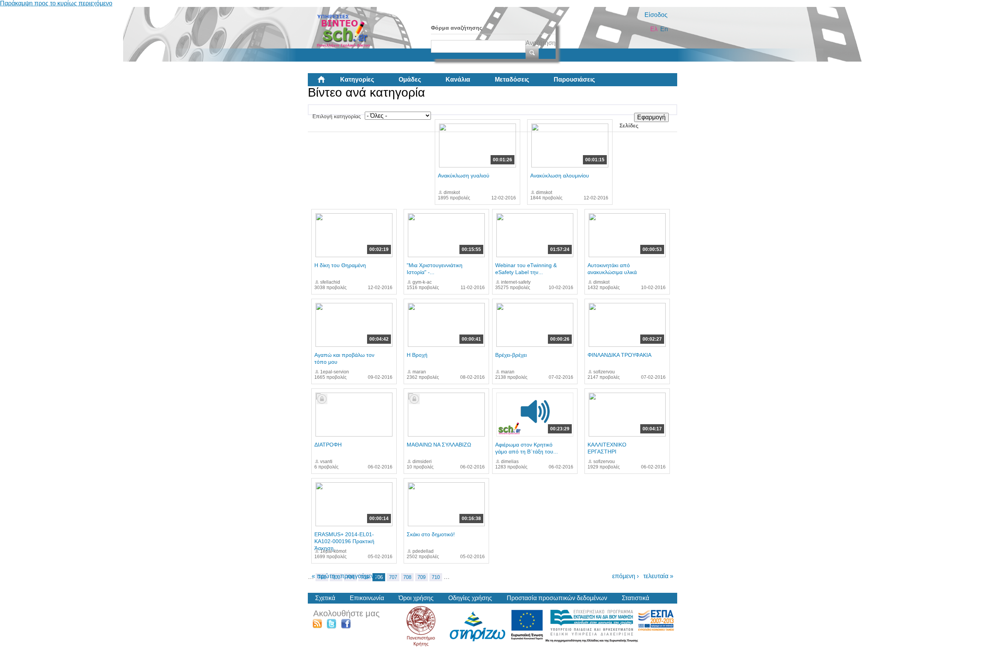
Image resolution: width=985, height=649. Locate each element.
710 (436, 577)
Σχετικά (325, 598)
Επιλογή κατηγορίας (336, 116)
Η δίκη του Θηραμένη (340, 265)
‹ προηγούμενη (357, 576)
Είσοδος (656, 15)
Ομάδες (410, 79)
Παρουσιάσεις (574, 79)
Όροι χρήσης (416, 598)
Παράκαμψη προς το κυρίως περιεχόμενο (56, 3)
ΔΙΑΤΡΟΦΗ (328, 445)
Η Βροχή (417, 355)
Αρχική (327, 82)
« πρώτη (323, 576)
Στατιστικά (635, 598)
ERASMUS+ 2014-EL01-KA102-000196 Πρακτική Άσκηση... (344, 541)
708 (407, 577)
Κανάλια (458, 79)
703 (336, 577)
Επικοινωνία (367, 598)
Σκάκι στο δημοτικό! (431, 534)
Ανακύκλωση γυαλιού (463, 175)
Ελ (654, 29)
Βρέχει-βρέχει (511, 355)
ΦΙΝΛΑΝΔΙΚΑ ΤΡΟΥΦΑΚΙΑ (619, 355)
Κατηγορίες (357, 79)
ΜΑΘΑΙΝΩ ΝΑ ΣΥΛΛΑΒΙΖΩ (439, 445)
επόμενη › (625, 576)
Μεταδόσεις (512, 79)
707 (393, 577)
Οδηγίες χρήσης (470, 598)
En (664, 29)
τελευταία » (658, 576)
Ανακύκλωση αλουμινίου (559, 175)
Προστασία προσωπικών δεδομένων (557, 598)
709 (421, 577)
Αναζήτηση (541, 43)
